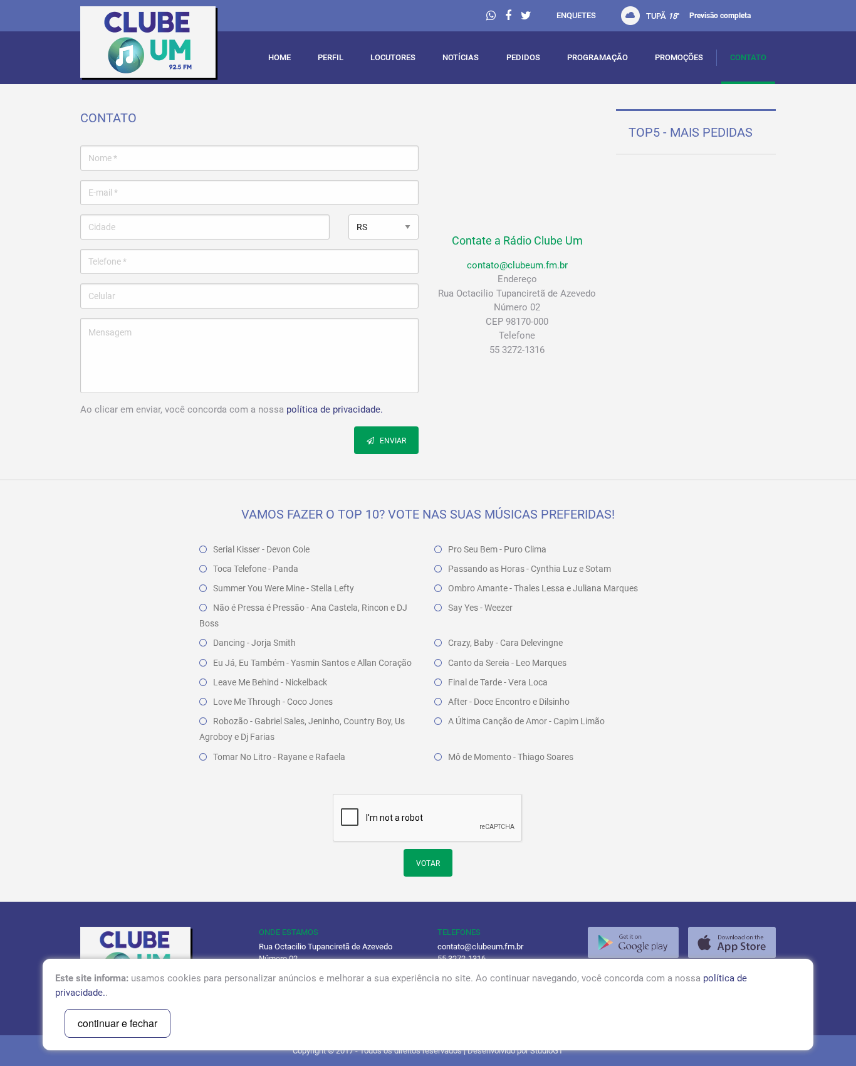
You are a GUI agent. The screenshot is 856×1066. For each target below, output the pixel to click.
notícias (460, 57)
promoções (679, 57)
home (279, 57)
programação (597, 57)
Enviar (392, 440)
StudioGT (546, 1050)
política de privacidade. (334, 409)
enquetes (576, 15)
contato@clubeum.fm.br (517, 265)
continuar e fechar (117, 1023)
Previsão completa (720, 15)
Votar (428, 863)
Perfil (330, 57)
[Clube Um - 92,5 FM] (160, 45)
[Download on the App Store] (732, 942)
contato (748, 57)
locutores (392, 57)
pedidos (523, 57)
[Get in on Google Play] (633, 942)
